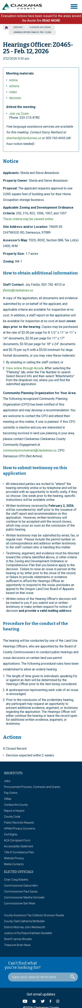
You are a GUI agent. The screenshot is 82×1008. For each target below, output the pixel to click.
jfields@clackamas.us (18, 290)
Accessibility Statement (18, 846)
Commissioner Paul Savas (21, 891)
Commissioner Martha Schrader (24, 897)
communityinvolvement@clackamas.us (30, 450)
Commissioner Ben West (19, 903)
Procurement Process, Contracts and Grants (32, 786)
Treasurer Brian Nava (17, 945)
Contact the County (16, 804)
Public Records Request (19, 822)
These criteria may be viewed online (28, 219)
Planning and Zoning (40, 27)
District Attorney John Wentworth (24, 927)
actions (14, 86)
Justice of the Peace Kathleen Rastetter (28, 933)
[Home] (23, 6)
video (13, 92)
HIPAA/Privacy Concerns (19, 828)
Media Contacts (14, 864)
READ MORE (51, 20)
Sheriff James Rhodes (18, 939)
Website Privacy (14, 858)
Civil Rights (11, 834)
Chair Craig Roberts (16, 879)
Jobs (7, 781)
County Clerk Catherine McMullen (24, 921)
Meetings (18, 27)
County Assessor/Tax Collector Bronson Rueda (34, 915)
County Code (12, 816)
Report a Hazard (14, 810)
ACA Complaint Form (17, 840)
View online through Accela (24, 368)
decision (15, 98)
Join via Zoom (19, 114)
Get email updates (41, 994)
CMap (7, 798)
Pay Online (10, 792)
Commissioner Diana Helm (21, 885)
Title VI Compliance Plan (19, 852)
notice (13, 80)
